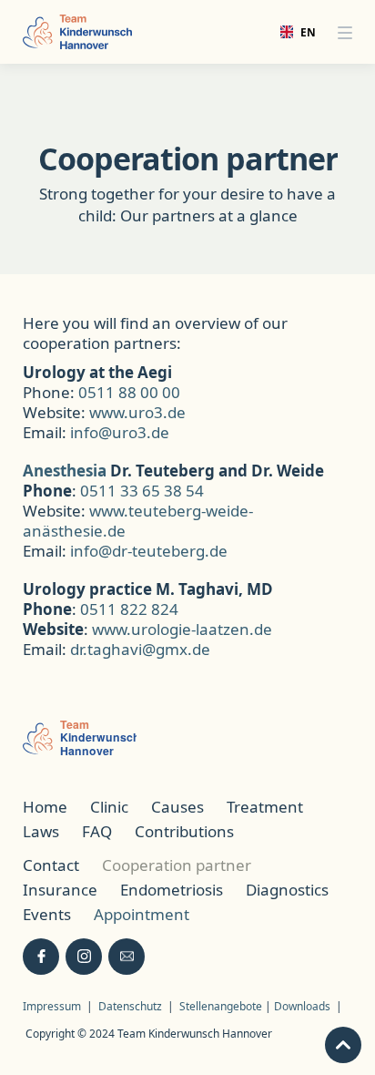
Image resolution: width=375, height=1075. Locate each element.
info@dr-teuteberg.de (149, 550)
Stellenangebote (222, 1006)
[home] (77, 32)
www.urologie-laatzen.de (182, 629)
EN (301, 32)
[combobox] (292, 31)
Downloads (302, 1006)
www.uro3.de (137, 412)
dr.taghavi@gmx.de (140, 649)
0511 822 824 (129, 609)
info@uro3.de (119, 432)
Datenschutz (130, 1006)
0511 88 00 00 (129, 392)
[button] (345, 32)
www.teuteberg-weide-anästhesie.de (138, 520)
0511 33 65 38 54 (142, 490)
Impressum (52, 1006)
